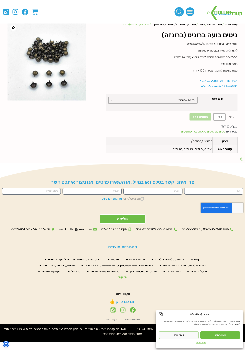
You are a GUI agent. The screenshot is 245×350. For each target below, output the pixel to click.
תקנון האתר (201, 343)
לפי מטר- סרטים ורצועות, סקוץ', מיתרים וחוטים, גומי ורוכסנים (119, 265)
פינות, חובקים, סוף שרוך (143, 271)
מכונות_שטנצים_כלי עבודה (59, 265)
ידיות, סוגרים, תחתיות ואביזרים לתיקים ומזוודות (74, 259)
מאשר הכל (220, 335)
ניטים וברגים (214, 24)
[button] (160, 314)
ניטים (201, 24)
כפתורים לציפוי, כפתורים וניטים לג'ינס (184, 265)
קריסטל (75, 271)
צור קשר (122, 277)
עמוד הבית (231, 24)
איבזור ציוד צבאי (135, 259)
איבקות (115, 259)
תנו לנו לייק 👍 (123, 301)
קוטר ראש (217, 99)
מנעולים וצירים (198, 271)
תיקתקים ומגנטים (51, 271)
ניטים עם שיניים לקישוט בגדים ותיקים (174, 24)
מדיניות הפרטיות (112, 198)
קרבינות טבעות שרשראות (105, 271)
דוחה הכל (179, 335)
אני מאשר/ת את (121, 198)
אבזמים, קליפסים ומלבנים (169, 259)
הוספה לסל (200, 117)
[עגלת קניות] (35, 12)
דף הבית (195, 259)
